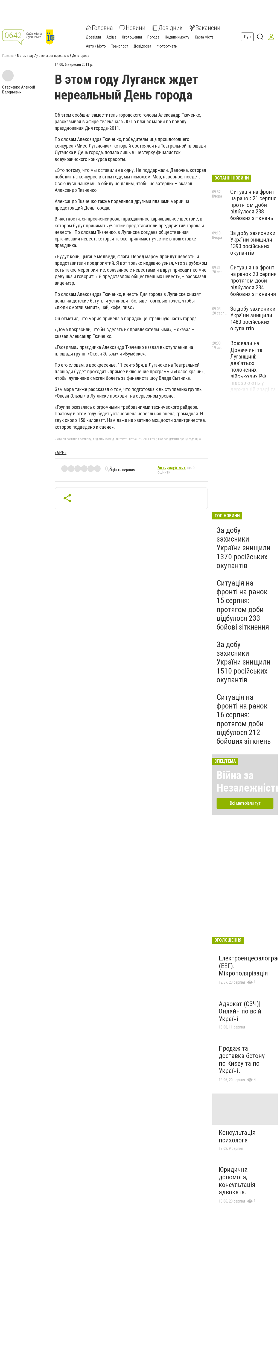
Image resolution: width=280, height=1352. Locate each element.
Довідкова (142, 46)
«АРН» (60, 452)
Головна (102, 28)
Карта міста (204, 37)
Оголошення (132, 37)
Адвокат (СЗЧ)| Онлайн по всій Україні (240, 1011)
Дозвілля (93, 37)
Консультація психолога (237, 1136)
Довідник (170, 28)
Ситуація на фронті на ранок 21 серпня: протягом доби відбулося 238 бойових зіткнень (254, 205)
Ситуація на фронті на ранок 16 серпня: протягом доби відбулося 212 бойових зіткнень (244, 719)
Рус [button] (247, 36)
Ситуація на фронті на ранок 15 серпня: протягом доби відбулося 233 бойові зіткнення (243, 604)
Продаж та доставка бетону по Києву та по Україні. (242, 1060)
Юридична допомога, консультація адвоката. (237, 1181)
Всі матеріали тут (245, 803)
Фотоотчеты (167, 46)
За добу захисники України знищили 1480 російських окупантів (252, 318)
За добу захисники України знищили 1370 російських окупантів (243, 548)
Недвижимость (177, 37)
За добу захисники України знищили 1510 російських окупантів (243, 662)
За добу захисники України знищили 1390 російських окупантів (252, 243)
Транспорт (119, 46)
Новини (135, 28)
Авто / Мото (96, 46)
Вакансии (208, 28)
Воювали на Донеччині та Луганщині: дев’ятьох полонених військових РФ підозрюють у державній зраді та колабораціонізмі (253, 369)
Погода (153, 37)
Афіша (111, 37)
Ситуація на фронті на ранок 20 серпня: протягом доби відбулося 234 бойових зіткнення (254, 280)
